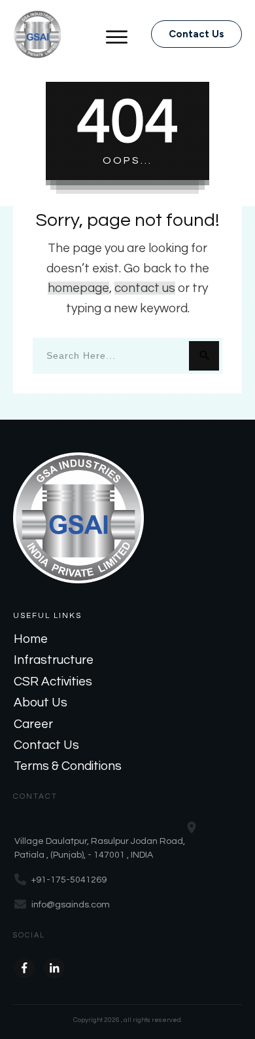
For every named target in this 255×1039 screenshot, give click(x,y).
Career (33, 724)
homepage (78, 288)
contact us (144, 288)
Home (31, 639)
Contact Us (46, 745)
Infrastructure (54, 659)
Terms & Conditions (68, 766)
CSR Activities (53, 681)
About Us (40, 702)
